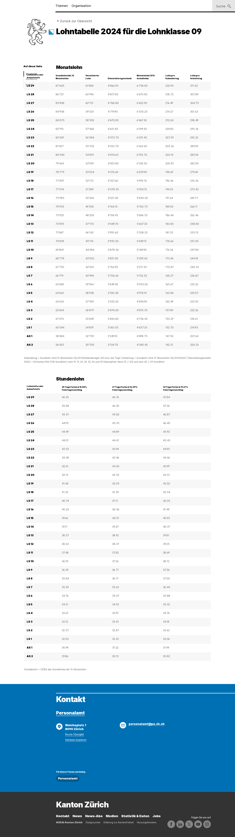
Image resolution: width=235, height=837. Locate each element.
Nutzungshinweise (146, 822)
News (77, 816)
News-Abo (94, 816)
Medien (112, 816)
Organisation (81, 6)
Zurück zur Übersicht (76, 21)
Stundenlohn (31, 79)
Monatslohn (31, 74)
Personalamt (70, 713)
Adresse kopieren (75, 739)
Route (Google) (74, 734)
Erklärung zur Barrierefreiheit (119, 822)
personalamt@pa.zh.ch (146, 724)
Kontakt (29, 84)
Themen (61, 6)
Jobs (157, 816)
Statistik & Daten (135, 816)
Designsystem (93, 822)
